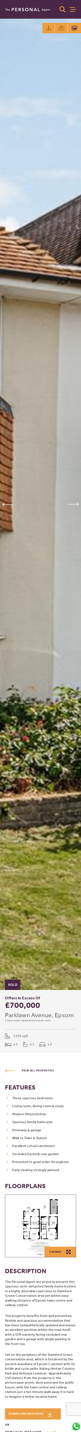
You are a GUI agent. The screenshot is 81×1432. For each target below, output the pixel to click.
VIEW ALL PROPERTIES (38, 1070)
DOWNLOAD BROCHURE (26, 1413)
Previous (8, 504)
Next (73, 504)
